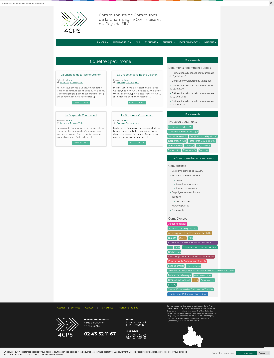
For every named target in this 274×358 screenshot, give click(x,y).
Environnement (189, 42)
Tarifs (203, 150)
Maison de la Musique (179, 275)
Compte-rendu (180, 126)
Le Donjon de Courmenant (81, 115)
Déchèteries (174, 252)
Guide (189, 145)
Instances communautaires (186, 175)
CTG (170, 247)
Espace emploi (176, 266)
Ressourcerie (207, 280)
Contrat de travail (177, 136)
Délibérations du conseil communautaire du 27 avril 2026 (192, 95)
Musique (210, 42)
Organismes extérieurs (186, 188)
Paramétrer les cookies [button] (223, 353)
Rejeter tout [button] (264, 353)
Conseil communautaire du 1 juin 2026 (192, 80)
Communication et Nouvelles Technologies (192, 242)
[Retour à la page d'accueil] (74, 22)
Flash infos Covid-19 (202, 141)
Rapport (174, 150)
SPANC (172, 284)
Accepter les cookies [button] (246, 353)
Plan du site (106, 307)
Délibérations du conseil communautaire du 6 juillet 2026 (192, 75)
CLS (138, 42)
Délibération (177, 141)
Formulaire (175, 145)
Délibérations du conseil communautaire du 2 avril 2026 (192, 103)
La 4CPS (102, 42)
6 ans (69, 80)
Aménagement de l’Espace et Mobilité (190, 233)
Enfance (168, 42)
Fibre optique (194, 266)
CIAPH (182, 238)
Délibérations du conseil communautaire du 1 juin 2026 (192, 87)
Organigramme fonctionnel (186, 192)
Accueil (61, 307)
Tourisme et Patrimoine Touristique (187, 294)
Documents (178, 210)
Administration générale (182, 228)
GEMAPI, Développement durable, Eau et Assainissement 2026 (201, 270)
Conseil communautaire (183, 131)
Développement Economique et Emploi (191, 256)
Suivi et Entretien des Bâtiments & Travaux (190, 289)
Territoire (176, 197)
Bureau (179, 180)
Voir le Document (81, 102)
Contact (89, 307)
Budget (172, 238)
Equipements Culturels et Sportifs (187, 261)
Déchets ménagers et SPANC (200, 247)
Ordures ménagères (179, 280)
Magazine (203, 145)
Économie (151, 42)
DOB (177, 247)
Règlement (189, 150)
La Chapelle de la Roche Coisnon (81, 74)
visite (80, 82)
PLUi (195, 280)
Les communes (183, 201)
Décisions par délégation (203, 136)
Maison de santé (202, 275)
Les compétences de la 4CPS (187, 171)
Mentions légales (128, 307)
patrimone (64, 82)
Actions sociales (177, 223)
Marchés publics (180, 205)
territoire (73, 82)
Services (75, 307)
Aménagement (121, 42)
